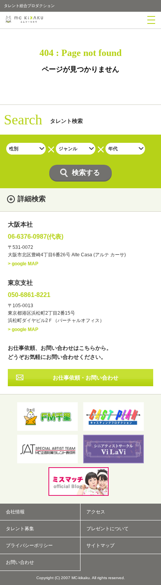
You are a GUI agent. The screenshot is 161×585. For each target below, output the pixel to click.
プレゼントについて (107, 528)
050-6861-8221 (29, 295)
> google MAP (23, 263)
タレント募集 (20, 528)
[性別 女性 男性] (26, 148)
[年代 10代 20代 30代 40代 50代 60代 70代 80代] (125, 148)
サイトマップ (100, 545)
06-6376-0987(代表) (35, 237)
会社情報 (15, 512)
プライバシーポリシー (29, 545)
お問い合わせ (20, 562)
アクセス (95, 512)
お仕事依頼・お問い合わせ (85, 377)
